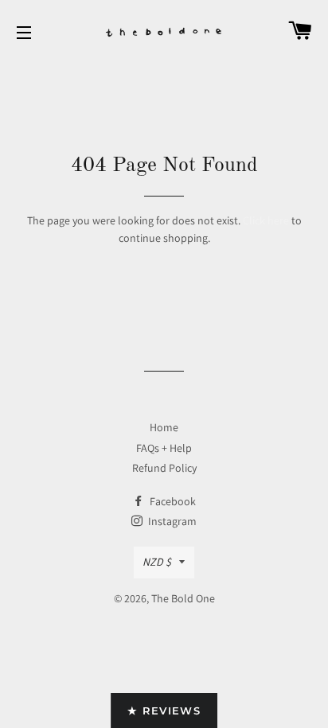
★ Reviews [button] (164, 710)
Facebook (171, 501)
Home (164, 427)
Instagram (171, 521)
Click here (266, 220)
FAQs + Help (164, 448)
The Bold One (183, 598)
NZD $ (157, 562)
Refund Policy (164, 468)
